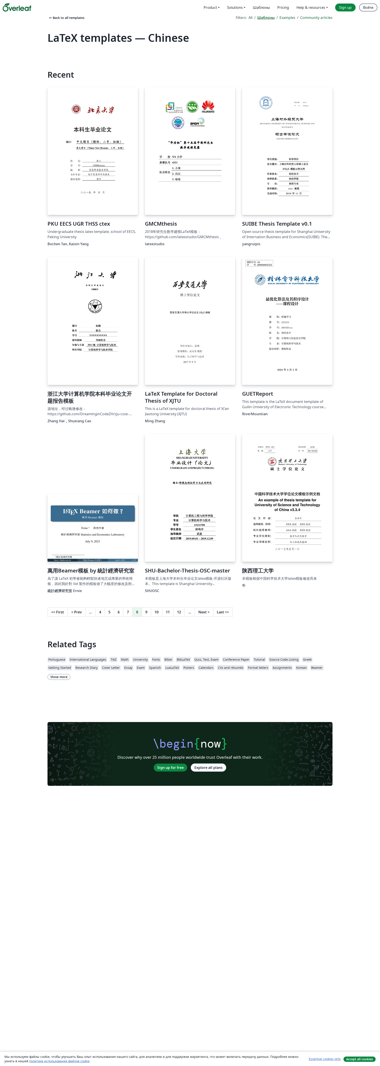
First (57, 612)
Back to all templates (66, 18)
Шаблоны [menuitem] (261, 7)
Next (204, 612)
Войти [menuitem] (368, 7)
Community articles (316, 17)
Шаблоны (266, 17)
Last (223, 612)
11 (168, 612)
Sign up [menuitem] (345, 7)
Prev (76, 612)
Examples (287, 17)
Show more (59, 677)
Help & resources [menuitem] (310, 7)
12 (179, 612)
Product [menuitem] (210, 7)
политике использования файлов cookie (59, 1061)
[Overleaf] (17, 7)
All (250, 17)
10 (157, 612)
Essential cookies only (325, 1059)
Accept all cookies (359, 1059)
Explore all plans (208, 767)
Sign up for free (170, 767)
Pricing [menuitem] (283, 7)
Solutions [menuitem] (235, 7)
